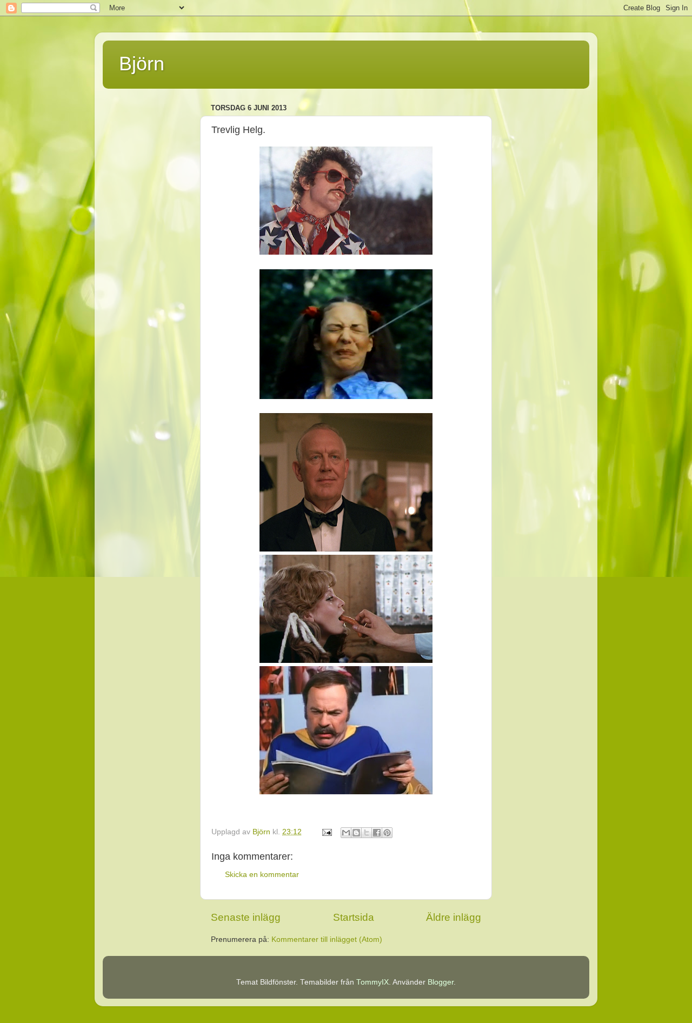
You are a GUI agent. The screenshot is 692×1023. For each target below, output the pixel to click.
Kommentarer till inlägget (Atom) (326, 939)
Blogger (441, 982)
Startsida (353, 917)
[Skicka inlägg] (326, 832)
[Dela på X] (366, 832)
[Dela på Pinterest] (387, 832)
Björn (141, 63)
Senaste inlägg (246, 917)
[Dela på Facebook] (376, 832)
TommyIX (372, 982)
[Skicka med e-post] (346, 832)
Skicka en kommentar (262, 875)
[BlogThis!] (356, 832)
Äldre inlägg (453, 917)
